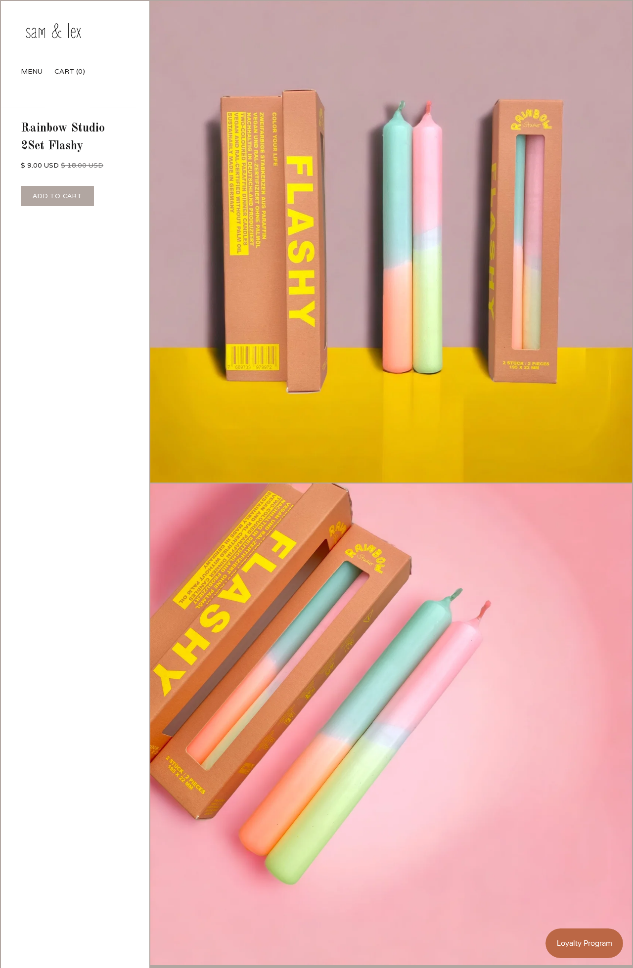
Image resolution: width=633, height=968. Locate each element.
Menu (32, 71)
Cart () (69, 71)
